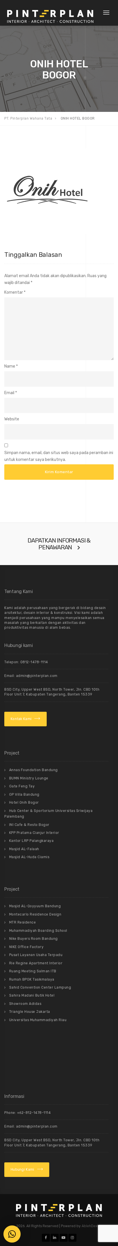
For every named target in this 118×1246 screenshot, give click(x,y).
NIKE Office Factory (26, 947)
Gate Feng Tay (22, 786)
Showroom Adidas (25, 1004)
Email (9, 392)
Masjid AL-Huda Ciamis (29, 857)
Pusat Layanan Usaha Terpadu (36, 955)
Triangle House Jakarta (29, 1012)
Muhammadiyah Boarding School (38, 931)
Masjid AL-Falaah (24, 849)
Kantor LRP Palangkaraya (31, 841)
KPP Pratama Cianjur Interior (34, 833)
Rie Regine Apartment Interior (36, 963)
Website (11, 419)
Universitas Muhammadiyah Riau (38, 1020)
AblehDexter (92, 1226)
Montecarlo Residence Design (35, 914)
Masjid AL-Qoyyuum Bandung (35, 906)
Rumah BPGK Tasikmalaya (31, 979)
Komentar (14, 292)
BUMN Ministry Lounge (28, 778)
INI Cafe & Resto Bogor (29, 825)
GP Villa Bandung (24, 795)
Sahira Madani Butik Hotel (32, 995)
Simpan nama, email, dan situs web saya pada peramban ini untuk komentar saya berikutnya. (58, 456)
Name (9, 366)
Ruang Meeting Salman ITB (32, 971)
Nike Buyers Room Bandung (33, 939)
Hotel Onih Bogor (24, 803)
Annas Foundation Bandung (33, 770)
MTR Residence (22, 922)
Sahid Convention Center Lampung (40, 987)
